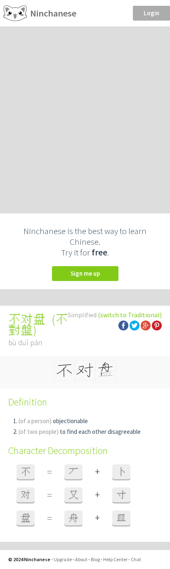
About (81, 559)
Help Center (115, 559)
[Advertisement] (85, 115)
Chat (136, 559)
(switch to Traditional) (130, 315)
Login (151, 13)
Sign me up (85, 273)
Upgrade (63, 559)
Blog (95, 559)
